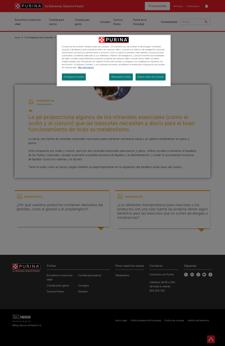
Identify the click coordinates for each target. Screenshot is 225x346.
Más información (86, 67)
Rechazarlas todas (121, 77)
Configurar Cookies (74, 77)
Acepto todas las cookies (150, 77)
